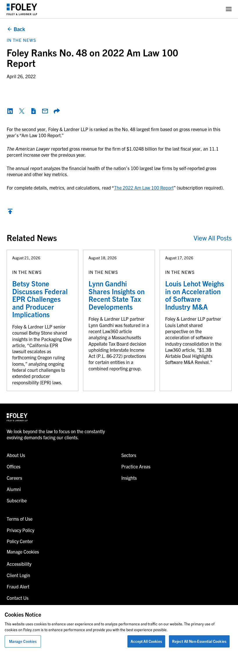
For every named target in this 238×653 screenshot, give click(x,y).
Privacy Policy (20, 530)
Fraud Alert (18, 586)
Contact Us (17, 598)
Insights (129, 478)
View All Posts (213, 237)
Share (56, 111)
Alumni (14, 489)
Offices (13, 466)
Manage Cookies (23, 641)
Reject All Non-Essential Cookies (199, 641)
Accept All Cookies (146, 641)
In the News (21, 40)
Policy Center (20, 541)
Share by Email (45, 111)
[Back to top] (10, 213)
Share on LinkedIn (10, 111)
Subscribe (17, 500)
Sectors (128, 455)
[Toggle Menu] (229, 9)
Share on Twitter (21, 111)
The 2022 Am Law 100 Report (144, 187)
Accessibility (19, 564)
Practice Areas (135, 466)
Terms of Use (20, 519)
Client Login (18, 575)
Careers (14, 478)
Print (33, 111)
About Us (16, 455)
